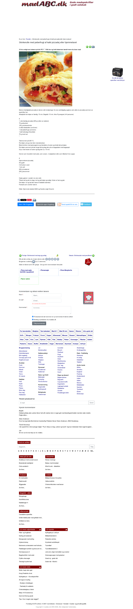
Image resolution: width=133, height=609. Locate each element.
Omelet (60, 390)
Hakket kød (42, 394)
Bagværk (60, 379)
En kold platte (23, 478)
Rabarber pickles (50, 539)
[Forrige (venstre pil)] (87, 47)
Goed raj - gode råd (51, 558)
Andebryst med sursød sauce (28, 460)
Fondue (40, 357)
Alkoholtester (23, 351)
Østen (79, 391)
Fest (20, 381)
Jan (20, 430)
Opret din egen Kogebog (45, 204)
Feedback (87, 204)
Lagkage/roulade (63, 386)
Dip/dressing (62, 361)
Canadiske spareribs (25, 514)
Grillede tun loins (24, 521)
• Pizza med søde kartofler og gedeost (27, 271)
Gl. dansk (22, 376)
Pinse (21, 386)
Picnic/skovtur (42, 381)
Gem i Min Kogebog (26, 204)
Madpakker (61, 363)
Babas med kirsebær (52, 463)
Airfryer (40, 355)
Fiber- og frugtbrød (25, 532)
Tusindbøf (48, 545)
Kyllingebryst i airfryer (52, 532)
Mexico (79, 383)
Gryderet (60, 356)
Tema (21, 374)
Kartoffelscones (24, 499)
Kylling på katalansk (25, 536)
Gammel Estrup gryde (26, 596)
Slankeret (80, 355)
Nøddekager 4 (23, 503)
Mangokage (22, 496)
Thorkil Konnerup (24, 425)
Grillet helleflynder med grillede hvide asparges (31, 518)
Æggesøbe (22, 484)
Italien (79, 380)
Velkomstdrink (49, 481)
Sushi (59, 372)
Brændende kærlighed (26, 463)
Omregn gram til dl (25, 357)
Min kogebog (23, 355)
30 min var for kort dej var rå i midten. (31, 433)
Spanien (79, 387)
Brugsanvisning (24, 348)
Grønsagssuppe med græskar (54, 555)
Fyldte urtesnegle (24, 558)
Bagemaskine (62, 377)
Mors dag (22, 390)
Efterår (21, 369)
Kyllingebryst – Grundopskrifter (29, 576)
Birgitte (21, 411)
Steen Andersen (24, 419)
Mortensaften (42, 350)
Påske (21, 388)
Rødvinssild (22, 481)
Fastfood (60, 352)
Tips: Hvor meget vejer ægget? (29, 599)
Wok (39, 362)
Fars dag (22, 392)
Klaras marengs (50, 460)
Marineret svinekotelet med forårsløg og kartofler (31, 545)
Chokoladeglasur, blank (26, 589)
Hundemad (41, 369)
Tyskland (80, 389)
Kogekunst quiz (24, 360)
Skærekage (80, 348)
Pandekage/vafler (63, 393)
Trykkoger (41, 364)
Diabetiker (80, 360)
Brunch (60, 350)
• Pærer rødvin (25, 279)
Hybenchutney (23, 542)
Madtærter (61, 388)
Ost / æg (60, 365)
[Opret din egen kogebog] (88, 298)
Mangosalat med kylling (26, 539)
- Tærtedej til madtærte (26, 586)
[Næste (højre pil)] (90, 47)
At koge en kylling (24, 580)
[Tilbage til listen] (57, 255)
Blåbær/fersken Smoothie (53, 478)
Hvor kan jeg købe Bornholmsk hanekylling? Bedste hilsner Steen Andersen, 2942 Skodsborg (48, 421)
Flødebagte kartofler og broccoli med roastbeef (31, 549)
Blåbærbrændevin (51, 536)
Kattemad (41, 372)
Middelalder (80, 385)
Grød (59, 359)
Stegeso (41, 360)
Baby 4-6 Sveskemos (26, 593)
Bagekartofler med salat (26, 555)
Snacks (60, 370)
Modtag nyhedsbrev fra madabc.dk (45, 319)
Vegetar (79, 362)
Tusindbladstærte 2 (51, 549)
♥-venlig (79, 357)
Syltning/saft (42, 389)
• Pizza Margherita (66, 270)
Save (30, 200)
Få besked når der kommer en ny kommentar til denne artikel (53, 317)
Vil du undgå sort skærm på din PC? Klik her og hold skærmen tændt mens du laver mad (50, 49)
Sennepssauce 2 (24, 552)
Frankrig (79, 374)
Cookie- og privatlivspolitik (78, 604)
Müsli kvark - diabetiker (52, 466)
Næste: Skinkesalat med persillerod (80, 255)
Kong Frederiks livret (25, 573)
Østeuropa (80, 394)
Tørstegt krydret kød (25, 561)
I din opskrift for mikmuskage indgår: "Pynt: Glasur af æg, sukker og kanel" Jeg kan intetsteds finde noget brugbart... (55, 427)
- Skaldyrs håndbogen (26, 583)
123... (92, 451)
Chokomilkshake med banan (54, 484)
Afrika (79, 367)
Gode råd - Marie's (51, 561)
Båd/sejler (41, 377)
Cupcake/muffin (63, 382)
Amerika (79, 369)
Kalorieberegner (24, 353)
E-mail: (21, 300)
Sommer (22, 367)
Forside (28, 39)
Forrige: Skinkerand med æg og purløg (34, 255)
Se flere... (22, 469)
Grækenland (81, 376)
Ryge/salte (41, 387)
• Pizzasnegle (44, 270)
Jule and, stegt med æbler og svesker (57, 552)
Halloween (22, 395)
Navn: (21, 294)
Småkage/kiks (81, 350)
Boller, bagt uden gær (25, 570)
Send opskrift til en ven (69, 204)
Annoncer (59, 604)
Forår (20, 365)
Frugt (59, 354)
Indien (79, 378)
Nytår (20, 384)
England (79, 372)
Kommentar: (23, 307)
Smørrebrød (61, 367)
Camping (41, 379)
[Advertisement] (57, 22)
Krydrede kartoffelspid (52, 542)
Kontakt (66, 604)
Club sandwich (23, 466)
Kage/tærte (61, 384)
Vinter (21, 372)
